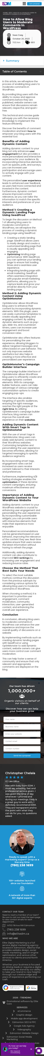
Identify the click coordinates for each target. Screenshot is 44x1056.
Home (5, 13)
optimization (9, 482)
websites (29, 419)
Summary (12, 60)
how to (32, 131)
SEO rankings (22, 557)
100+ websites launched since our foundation (22, 882)
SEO (10, 13)
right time (8, 408)
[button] (22, 61)
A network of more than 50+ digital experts (22, 896)
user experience (31, 180)
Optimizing (13, 254)
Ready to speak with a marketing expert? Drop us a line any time (22, 859)
